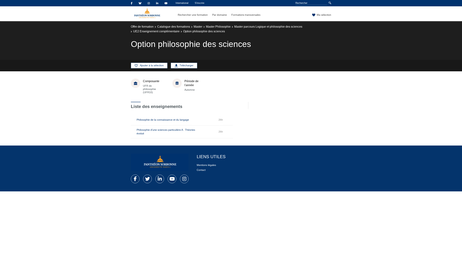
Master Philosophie (218, 26)
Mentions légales (206, 165)
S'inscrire (199, 3)
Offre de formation (142, 26)
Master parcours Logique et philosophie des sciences (268, 26)
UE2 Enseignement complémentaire (156, 31)
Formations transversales (245, 14)
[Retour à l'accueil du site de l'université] (160, 162)
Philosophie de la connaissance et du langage (163, 119)
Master (198, 26)
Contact (201, 169)
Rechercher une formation (193, 14)
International (182, 3)
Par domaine (219, 14)
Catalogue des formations (173, 26)
